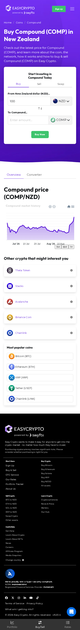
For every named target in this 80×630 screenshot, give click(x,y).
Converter (34, 174)
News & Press (47, 504)
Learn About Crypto (15, 535)
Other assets (12, 520)
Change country (13, 560)
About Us (11, 489)
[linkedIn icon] (25, 598)
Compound (34, 22)
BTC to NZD (11, 500)
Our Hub (45, 512)
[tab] (18, 84)
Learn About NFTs (14, 539)
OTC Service (12, 475)
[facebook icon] (6, 598)
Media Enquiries (13, 555)
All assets (46, 486)
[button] (72, 9)
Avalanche (21, 301)
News (8, 543)
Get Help (10, 531)
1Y (71, 246)
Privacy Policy (35, 603)
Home (7, 22)
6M (65, 246)
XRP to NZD (11, 512)
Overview (14, 174)
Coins (19, 22)
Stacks (19, 286)
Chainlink (21, 332)
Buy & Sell (11, 470)
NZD (62, 101)
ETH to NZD (11, 504)
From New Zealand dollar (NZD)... (29, 93)
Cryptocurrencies (49, 500)
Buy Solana (46, 473)
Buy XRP (45, 477)
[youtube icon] (31, 598)
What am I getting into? (19, 609)
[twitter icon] (12, 598)
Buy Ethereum (48, 469)
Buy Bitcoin (46, 465)
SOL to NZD (11, 508)
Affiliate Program (14, 551)
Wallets (45, 508)
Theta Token (22, 270)
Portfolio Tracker (14, 484)
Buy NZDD (46, 481)
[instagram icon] (19, 598)
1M (58, 246)
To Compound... (17, 112)
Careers (9, 547)
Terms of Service (14, 603)
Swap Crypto (12, 516)
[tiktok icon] (37, 598)
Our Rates (11, 479)
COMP (61, 120)
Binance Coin (23, 317)
